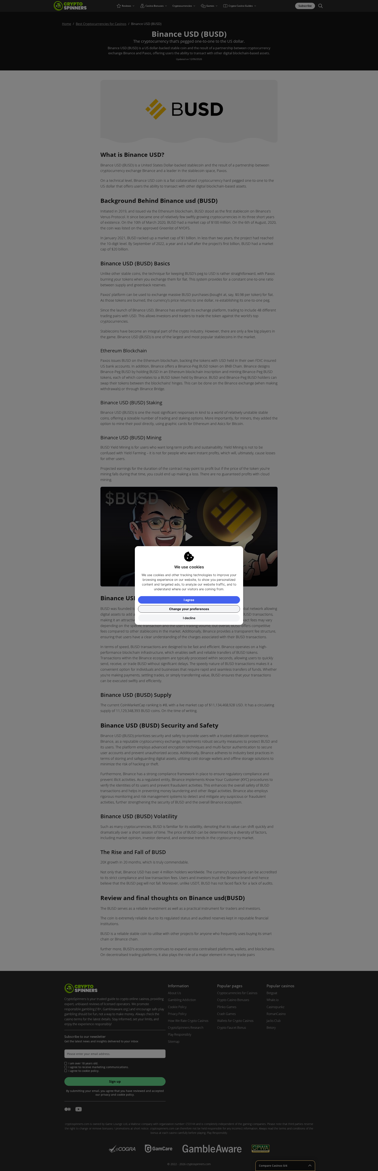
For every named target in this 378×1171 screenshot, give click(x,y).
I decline (189, 618)
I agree (189, 600)
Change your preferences (189, 609)
